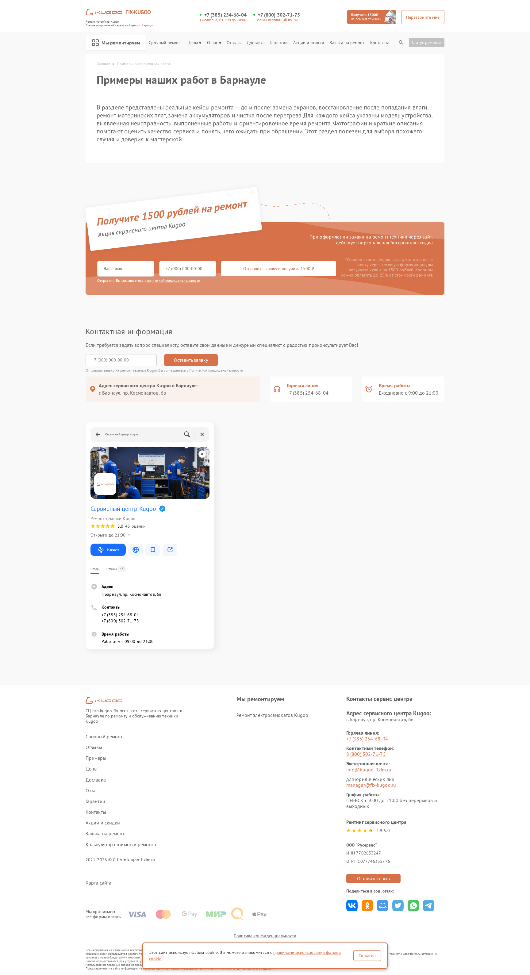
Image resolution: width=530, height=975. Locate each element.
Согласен (367, 955)
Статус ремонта (426, 42)
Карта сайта (98, 883)
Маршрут (113, 550)
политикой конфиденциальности (173, 280)
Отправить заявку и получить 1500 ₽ (278, 268)
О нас (212, 42)
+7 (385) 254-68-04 (225, 15)
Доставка (256, 42)
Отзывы (234, 42)
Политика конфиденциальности (265, 936)
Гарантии (279, 42)
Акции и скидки (308, 42)
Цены (192, 42)
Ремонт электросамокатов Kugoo (272, 715)
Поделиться (352, 905)
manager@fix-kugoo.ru (371, 785)
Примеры (96, 758)
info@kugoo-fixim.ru (368, 770)
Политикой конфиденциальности (216, 370)
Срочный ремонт (165, 42)
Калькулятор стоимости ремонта (121, 844)
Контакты (379, 42)
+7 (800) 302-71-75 (279, 15)
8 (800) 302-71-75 (366, 754)
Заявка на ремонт (347, 42)
